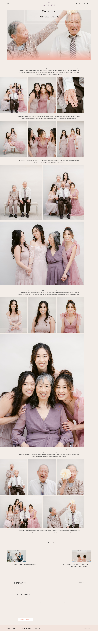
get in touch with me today (72, 535)
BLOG (21, 628)
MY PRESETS (36, 628)
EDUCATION (27, 628)
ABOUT (9, 628)
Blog (49, 54)
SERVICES (15, 628)
